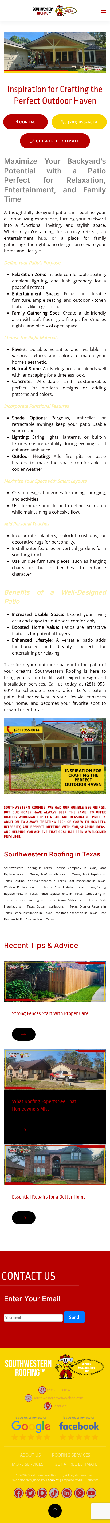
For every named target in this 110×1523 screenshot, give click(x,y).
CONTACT (28, 122)
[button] (103, 10)
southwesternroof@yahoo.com (58, 1397)
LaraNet (52, 1480)
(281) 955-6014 (82, 122)
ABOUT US (30, 1455)
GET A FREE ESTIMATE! (58, 141)
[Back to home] (55, 10)
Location (59, 1405)
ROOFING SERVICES (71, 1455)
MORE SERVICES (28, 1464)
